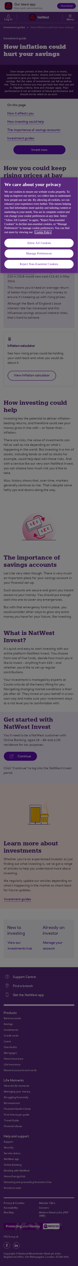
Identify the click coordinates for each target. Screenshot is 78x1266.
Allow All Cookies (39, 243)
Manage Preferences (39, 253)
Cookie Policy (43, 232)
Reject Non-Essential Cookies (39, 264)
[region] (39, 225)
